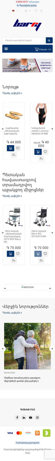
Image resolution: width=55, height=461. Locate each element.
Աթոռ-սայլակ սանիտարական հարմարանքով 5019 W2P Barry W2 (13, 236)
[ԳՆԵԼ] (10, 148)
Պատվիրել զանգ (27, 5)
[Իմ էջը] (27, 10)
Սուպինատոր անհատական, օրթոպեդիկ (12, 131)
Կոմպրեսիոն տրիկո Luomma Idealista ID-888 (39, 131)
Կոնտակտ (34, 2)
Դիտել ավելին (11, 93)
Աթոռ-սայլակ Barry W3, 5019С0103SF (38, 234)
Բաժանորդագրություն (27, 443)
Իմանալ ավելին (28, 349)
